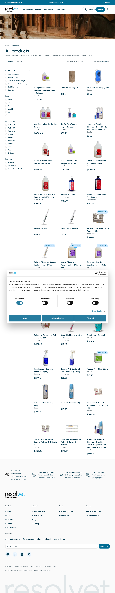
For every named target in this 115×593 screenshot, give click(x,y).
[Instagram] (7, 554)
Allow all (90, 318)
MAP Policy (39, 566)
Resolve (11, 134)
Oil (9, 115)
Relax (10, 150)
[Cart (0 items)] (108, 9)
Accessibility (18, 566)
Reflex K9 (11, 128)
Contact (106, 2)
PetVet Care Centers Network (43, 570)
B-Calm (11, 153)
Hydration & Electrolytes (17, 81)
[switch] (45, 303)
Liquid (10, 109)
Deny (25, 318)
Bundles (38, 9)
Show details (97, 311)
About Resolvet (38, 511)
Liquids (8, 515)
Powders (9, 519)
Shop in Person (92, 515)
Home (7, 45)
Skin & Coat (12, 90)
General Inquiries (93, 511)
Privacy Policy (9, 566)
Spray (10, 112)
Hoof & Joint (13, 77)
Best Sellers (48, 9)
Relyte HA (11, 140)
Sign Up (100, 9)
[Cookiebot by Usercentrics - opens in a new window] (96, 273)
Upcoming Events (66, 511)
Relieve (10, 147)
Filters (10, 61)
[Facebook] (29, 554)
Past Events (64, 515)
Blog (34, 519)
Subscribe (104, 546)
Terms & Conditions (28, 566)
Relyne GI (11, 131)
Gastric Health (13, 74)
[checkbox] (6, 74)
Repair (10, 137)
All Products (28, 9)
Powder (11, 106)
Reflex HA (11, 125)
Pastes (8, 511)
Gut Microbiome (14, 87)
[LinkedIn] (22, 554)
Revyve (10, 144)
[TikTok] (15, 554)
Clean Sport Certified (16, 169)
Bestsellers (12, 166)
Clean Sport (60, 9)
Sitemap (35, 523)
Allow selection (57, 318)
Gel (9, 103)
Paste (10, 99)
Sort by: (101, 61)
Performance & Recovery (17, 84)
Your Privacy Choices (50, 566)
